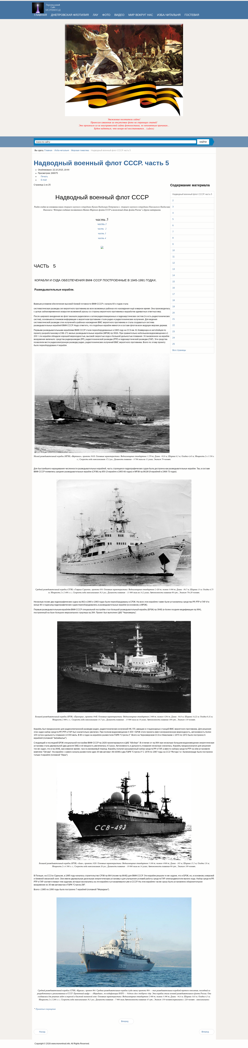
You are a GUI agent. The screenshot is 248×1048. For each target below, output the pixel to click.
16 (173, 288)
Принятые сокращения (46, 1009)
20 (173, 313)
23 (173, 331)
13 (173, 269)
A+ (207, 156)
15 (173, 281)
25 (173, 344)
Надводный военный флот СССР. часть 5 (101, 163)
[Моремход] (46, 7)
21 (173, 319)
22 (173, 325)
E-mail (43, 180)
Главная (48, 150)
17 (173, 294)
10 (173, 250)
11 (173, 256)
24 (173, 338)
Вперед (125, 1021)
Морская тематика (80, 150)
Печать (44, 176)
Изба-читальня (61, 150)
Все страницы (179, 350)
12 (173, 263)
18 (173, 300)
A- (213, 156)
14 (173, 275)
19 (173, 306)
